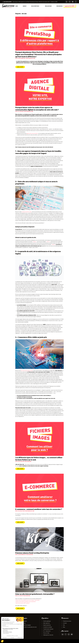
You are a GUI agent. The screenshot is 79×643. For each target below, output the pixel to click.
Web (34, 58)
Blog (32, 58)
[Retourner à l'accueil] (8, 6)
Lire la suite (20, 66)
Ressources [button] (60, 6)
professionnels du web (26, 211)
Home (16, 6)
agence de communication (32, 133)
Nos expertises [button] (35, 6)
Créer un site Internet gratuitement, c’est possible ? (34, 594)
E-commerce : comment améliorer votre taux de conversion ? (38, 509)
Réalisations (48, 6)
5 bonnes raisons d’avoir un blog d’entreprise (32, 553)
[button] (39, 641)
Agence (24, 6)
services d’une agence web (27, 370)
